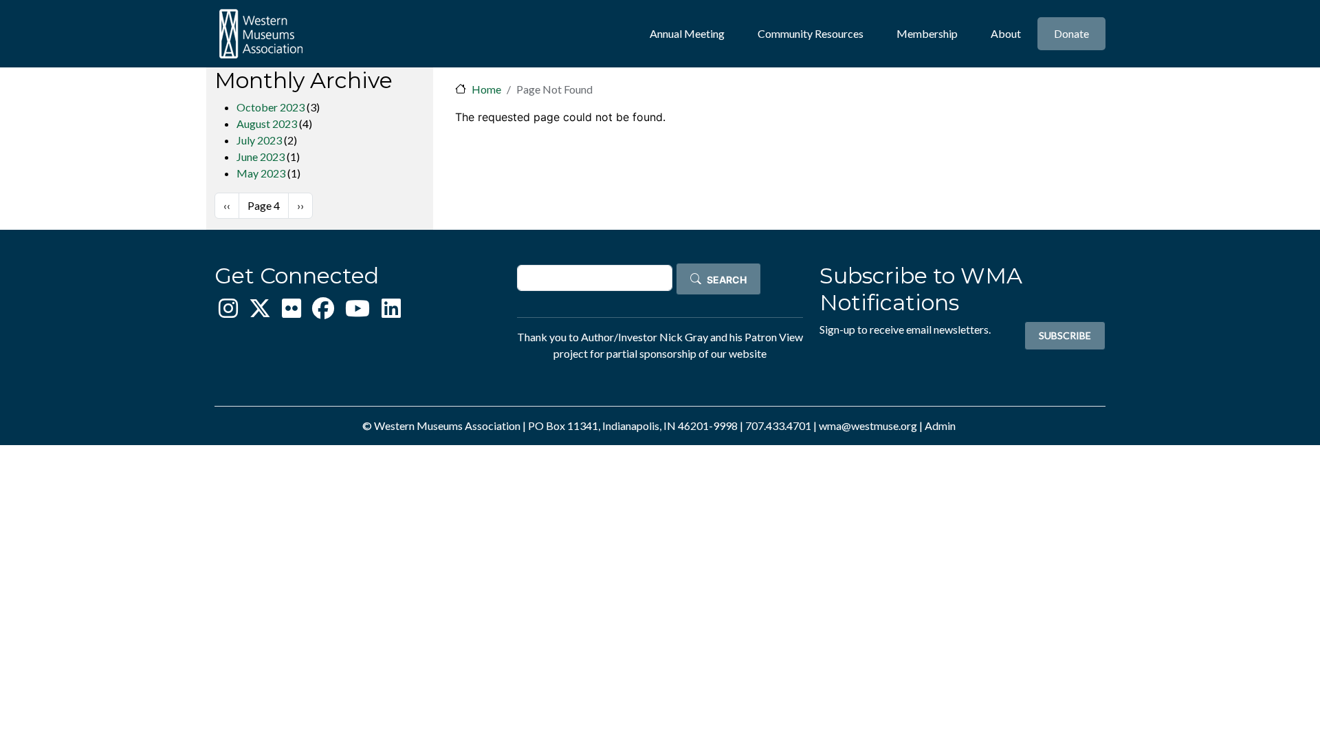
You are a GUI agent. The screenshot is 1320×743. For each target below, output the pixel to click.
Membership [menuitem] (927, 33)
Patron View (774, 336)
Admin (940, 425)
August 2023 (266, 123)
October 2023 (270, 107)
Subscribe (1065, 335)
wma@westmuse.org (868, 425)
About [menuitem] (1006, 33)
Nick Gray (683, 336)
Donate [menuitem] (1071, 33)
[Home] (260, 34)
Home (486, 89)
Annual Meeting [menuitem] (687, 33)
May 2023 (260, 173)
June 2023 (260, 156)
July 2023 (259, 140)
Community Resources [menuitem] (811, 33)
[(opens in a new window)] (228, 312)
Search (727, 280)
